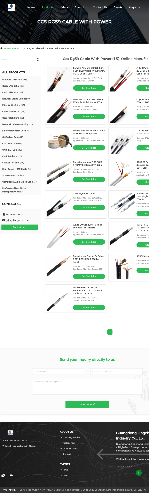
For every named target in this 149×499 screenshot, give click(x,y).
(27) (17, 124)
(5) (12, 156)
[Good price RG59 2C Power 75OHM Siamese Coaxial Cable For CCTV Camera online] (122, 173)
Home (31, 7)
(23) (13, 111)
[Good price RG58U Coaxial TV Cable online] (122, 267)
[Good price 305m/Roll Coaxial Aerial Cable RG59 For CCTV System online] (59, 141)
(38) (13, 86)
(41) (13, 162)
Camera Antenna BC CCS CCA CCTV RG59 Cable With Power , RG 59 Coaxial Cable (89, 71)
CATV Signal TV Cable (84, 193)
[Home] (11, 7)
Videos (64, 7)
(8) (12, 143)
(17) (13, 137)
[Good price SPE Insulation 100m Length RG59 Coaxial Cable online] (122, 141)
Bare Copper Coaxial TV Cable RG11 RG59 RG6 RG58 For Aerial (88, 259)
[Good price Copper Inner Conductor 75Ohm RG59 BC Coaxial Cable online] (122, 110)
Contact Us (100, 7)
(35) (12, 92)
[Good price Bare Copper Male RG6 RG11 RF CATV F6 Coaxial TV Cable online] (59, 173)
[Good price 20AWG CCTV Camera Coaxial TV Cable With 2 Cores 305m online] (59, 110)
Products (47, 7)
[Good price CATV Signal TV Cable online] (59, 204)
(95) (14, 79)
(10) (16, 169)
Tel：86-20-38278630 (15, 440)
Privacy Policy (9, 490)
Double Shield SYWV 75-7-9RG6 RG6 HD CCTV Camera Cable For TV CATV (87, 290)
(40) (16, 98)
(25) (13, 118)
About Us (81, 7)
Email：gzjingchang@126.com (20, 446)
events (118, 7)
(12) (14, 175)
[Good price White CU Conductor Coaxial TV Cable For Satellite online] (59, 235)
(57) (13, 105)
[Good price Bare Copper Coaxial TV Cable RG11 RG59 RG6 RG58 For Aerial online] (59, 267)
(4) (14, 190)
